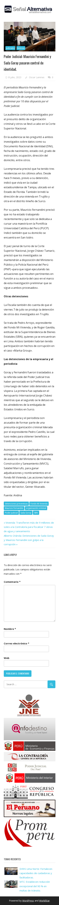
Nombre (10, 628)
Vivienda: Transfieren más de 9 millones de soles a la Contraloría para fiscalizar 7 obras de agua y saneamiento (29, 527)
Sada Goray (25, 512)
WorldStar (44, 900)
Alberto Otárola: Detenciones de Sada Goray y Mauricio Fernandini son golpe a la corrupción (29, 540)
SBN (36, 512)
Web (6, 658)
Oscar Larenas (36, 77)
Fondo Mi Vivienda (39, 503)
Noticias (21, 48)
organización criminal (36, 508)
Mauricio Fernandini (14, 508)
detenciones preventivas (16, 503)
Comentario (12, 581)
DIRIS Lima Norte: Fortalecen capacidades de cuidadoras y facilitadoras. (36, 873)
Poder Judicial (11, 512)
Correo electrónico (16, 643)
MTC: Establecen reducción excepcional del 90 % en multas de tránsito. (35, 886)
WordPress (28, 900)
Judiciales (10, 48)
